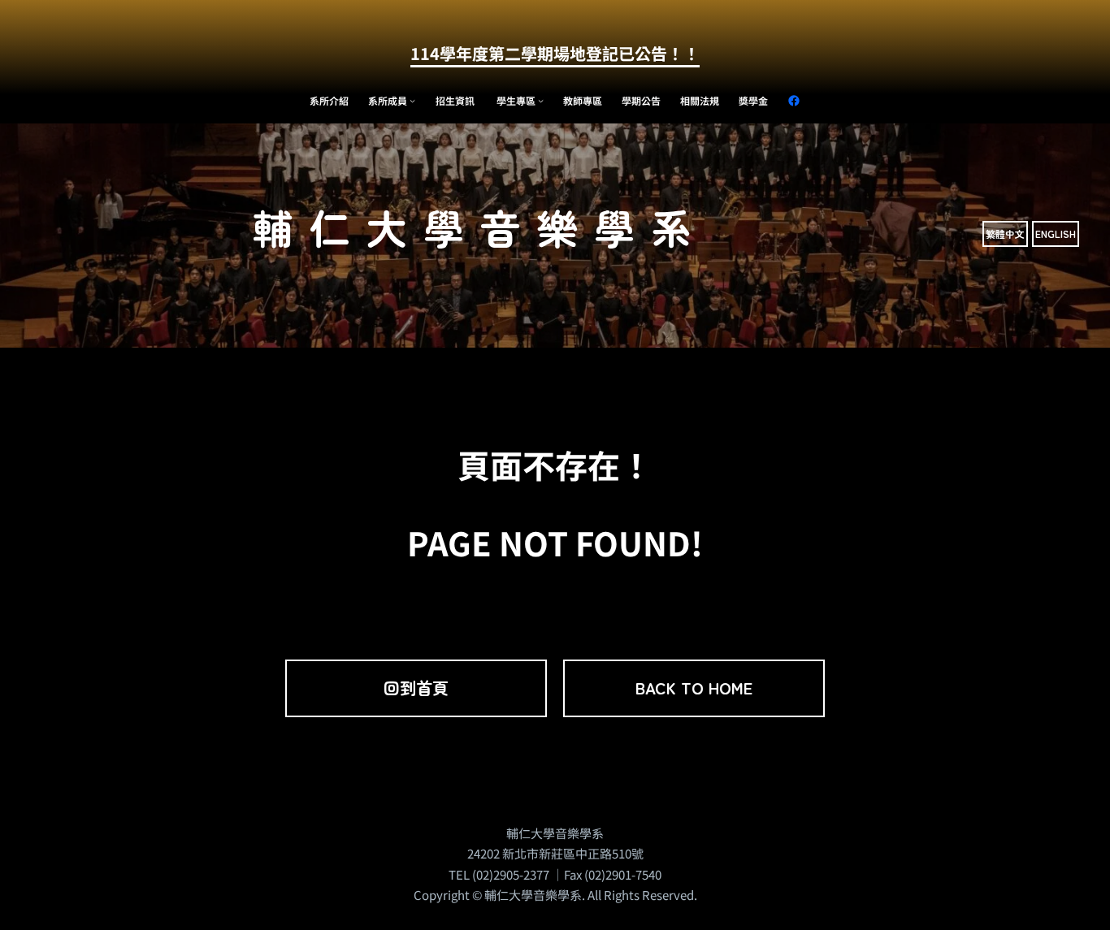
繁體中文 (1005, 233)
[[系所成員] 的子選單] (412, 100)
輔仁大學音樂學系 (480, 226)
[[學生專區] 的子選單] (541, 100)
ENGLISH (1055, 233)
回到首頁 (416, 687)
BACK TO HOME (693, 687)
